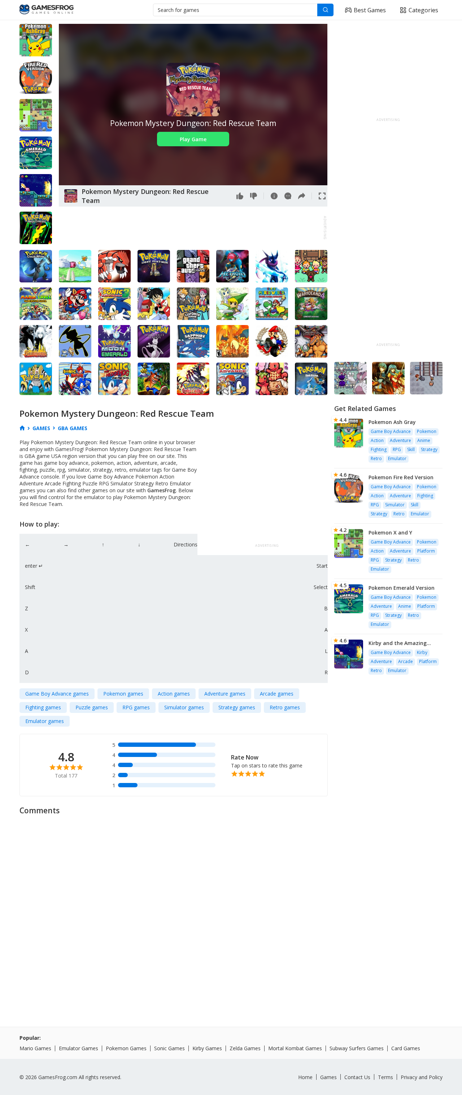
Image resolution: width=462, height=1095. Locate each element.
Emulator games (44, 721)
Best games (370, 10)
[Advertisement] (190, 228)
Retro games (285, 707)
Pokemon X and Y (390, 532)
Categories (423, 10)
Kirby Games (207, 1048)
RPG (397, 449)
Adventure (400, 440)
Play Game (193, 139)
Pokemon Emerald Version (402, 587)
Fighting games (43, 707)
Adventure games (224, 693)
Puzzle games (91, 707)
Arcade (405, 661)
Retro (376, 458)
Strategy (429, 449)
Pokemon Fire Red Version (401, 477)
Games (328, 1077)
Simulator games (184, 707)
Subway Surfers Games (357, 1048)
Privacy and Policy (422, 1077)
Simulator (395, 505)
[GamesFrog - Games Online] (46, 10)
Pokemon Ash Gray (392, 422)
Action (377, 440)
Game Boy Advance (391, 431)
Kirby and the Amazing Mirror (398, 643)
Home (305, 1077)
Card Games (405, 1048)
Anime (423, 440)
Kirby (422, 652)
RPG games (136, 707)
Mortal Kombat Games (295, 1048)
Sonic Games (169, 1048)
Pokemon (426, 431)
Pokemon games (123, 693)
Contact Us (357, 1077)
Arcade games (276, 693)
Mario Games (35, 1048)
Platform (426, 551)
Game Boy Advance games (57, 693)
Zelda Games (245, 1048)
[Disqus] (231, 909)
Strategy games (236, 707)
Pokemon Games (126, 1048)
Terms (385, 1077)
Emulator (397, 458)
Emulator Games (78, 1048)
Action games (174, 693)
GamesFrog (161, 490)
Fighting (379, 449)
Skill (411, 449)
